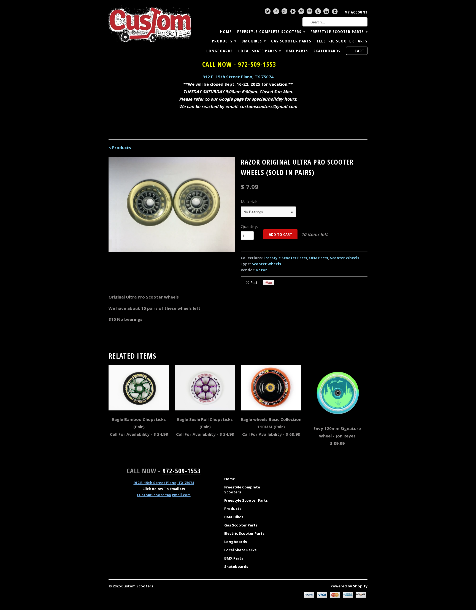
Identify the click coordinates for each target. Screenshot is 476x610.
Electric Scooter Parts (342, 41)
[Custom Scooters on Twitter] (268, 12)
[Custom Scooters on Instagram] (335, 12)
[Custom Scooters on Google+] (285, 12)
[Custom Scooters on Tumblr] (318, 12)
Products (224, 41)
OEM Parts (318, 257)
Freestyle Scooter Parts (338, 31)
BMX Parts (297, 50)
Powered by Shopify (349, 586)
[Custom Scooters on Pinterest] (310, 12)
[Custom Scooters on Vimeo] (301, 12)
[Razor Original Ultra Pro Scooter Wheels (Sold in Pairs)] (172, 204)
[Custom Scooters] (150, 23)
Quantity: (249, 226)
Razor (261, 269)
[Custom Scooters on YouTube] (293, 12)
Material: (249, 201)
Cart (359, 50)
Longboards (219, 50)
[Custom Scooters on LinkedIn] (327, 12)
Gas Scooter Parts (291, 41)
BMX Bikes (254, 41)
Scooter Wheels (344, 257)
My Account (356, 12)
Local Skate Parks (259, 50)
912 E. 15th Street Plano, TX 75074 (238, 76)
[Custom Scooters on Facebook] (276, 12)
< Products (120, 147)
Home (226, 31)
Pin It (268, 282)
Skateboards (326, 50)
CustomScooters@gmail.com (164, 494)
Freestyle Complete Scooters (271, 31)
